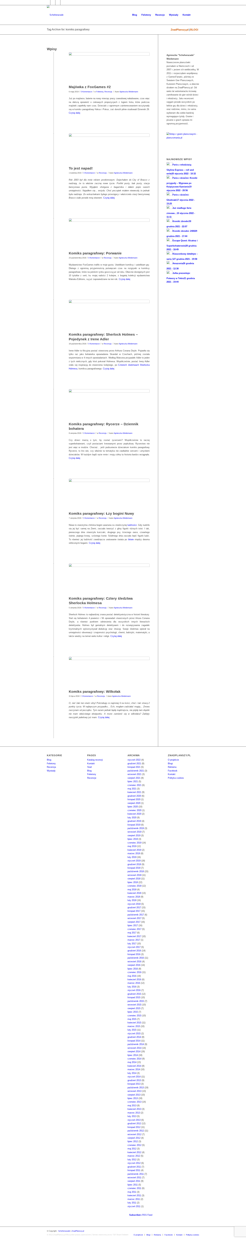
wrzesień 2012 (134, 1134)
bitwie (131, 539)
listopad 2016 (134, 954)
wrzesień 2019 (134, 832)
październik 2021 (136, 770)
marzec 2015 (134, 1026)
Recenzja (108, 92)
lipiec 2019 (133, 839)
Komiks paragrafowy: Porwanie (95, 253)
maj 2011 (132, 1192)
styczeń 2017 (134, 947)
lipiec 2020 (133, 806)
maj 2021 (132, 788)
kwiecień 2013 (134, 1109)
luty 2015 (132, 1030)
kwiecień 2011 (134, 1195)
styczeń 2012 (134, 1163)
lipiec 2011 (133, 1184)
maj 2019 (132, 846)
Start (89, 767)
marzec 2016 (134, 983)
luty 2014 (132, 1073)
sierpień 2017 (134, 922)
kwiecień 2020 (134, 814)
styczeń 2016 (134, 990)
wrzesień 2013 (134, 1091)
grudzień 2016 (134, 950)
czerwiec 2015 (134, 1015)
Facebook (172, 770)
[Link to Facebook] (47, 2)
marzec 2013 (134, 1112)
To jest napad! (81, 168)
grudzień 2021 (134, 763)
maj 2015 (132, 1019)
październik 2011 (136, 1174)
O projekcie (173, 760)
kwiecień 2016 (134, 979)
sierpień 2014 (134, 1051)
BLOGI (194, 29)
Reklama (172, 767)
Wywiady (51, 770)
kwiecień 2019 (134, 850)
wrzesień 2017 (134, 918)
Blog (49, 760)
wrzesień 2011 (134, 1177)
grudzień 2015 (134, 994)
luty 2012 (132, 1159)
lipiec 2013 (133, 1098)
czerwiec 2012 (134, 1145)
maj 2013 (132, 1105)
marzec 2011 (134, 1199)
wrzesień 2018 (134, 875)
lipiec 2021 (133, 781)
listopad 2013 (134, 1084)
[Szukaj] (196, 15)
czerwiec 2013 (134, 1102)
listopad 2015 (134, 997)
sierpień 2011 (134, 1181)
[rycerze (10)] (109, 404)
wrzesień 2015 (134, 1004)
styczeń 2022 (134, 760)
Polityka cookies (176, 778)
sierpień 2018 (134, 878)
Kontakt (91, 763)
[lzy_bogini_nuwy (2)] (109, 494)
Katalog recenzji (95, 760)
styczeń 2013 (134, 1120)
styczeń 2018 (134, 904)
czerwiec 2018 (134, 886)
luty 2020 (132, 817)
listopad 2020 (134, 799)
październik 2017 (136, 914)
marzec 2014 (134, 1069)
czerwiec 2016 (134, 972)
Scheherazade (64, 1231)
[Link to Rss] (62, 2)
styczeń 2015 (134, 1033)
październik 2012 (136, 1130)
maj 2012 (132, 1148)
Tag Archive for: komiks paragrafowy (68, 29)
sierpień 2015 (134, 1008)
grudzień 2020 (134, 796)
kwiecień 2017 (134, 936)
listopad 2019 (134, 824)
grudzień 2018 (134, 864)
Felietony (99, 92)
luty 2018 (132, 900)
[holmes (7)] (109, 579)
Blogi (170, 763)
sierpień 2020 (134, 803)
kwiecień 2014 (134, 1066)
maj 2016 (132, 976)
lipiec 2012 (133, 1141)
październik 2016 (136, 958)
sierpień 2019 (134, 835)
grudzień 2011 (134, 1166)
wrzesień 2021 (134, 774)
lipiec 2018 (133, 882)
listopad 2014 (134, 1040)
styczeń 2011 (134, 1206)
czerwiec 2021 (134, 785)
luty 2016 (132, 986)
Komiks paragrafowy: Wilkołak (94, 691)
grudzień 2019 (134, 821)
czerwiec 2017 (134, 929)
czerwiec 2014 (134, 1058)
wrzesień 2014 (134, 1048)
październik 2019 (136, 828)
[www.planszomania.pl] (183, 140)
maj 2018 (132, 889)
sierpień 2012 (134, 1138)
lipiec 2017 (133, 925)
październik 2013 (136, 1087)
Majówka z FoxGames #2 (90, 87)
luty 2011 (132, 1202)
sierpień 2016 (134, 965)
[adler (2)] (109, 315)
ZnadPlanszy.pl (179, 29)
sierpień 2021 (134, 778)
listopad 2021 (134, 767)
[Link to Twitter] (52, 2)
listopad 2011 (134, 1170)
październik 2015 (136, 1001)
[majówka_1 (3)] (109, 67)
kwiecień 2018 (134, 893)
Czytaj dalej (74, 113)
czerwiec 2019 (134, 842)
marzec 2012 (134, 1156)
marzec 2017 (134, 940)
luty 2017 (132, 943)
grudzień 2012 (134, 1123)
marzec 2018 (134, 896)
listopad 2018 (134, 868)
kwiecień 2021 (134, 792)
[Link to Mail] (57, 2)
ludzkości (132, 525)
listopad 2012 (134, 1127)
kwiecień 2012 (134, 1152)
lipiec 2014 (133, 1055)
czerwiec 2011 (134, 1188)
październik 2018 (136, 871)
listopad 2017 (134, 911)
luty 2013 (132, 1116)
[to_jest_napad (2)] (109, 148)
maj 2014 (132, 1062)
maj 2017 (132, 932)
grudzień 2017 (134, 907)
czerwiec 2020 (134, 810)
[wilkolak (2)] (109, 672)
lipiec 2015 (133, 1012)
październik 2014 (136, 1044)
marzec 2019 (134, 853)
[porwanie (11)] (109, 233)
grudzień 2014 (134, 1037)
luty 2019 (132, 857)
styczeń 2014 (134, 1076)
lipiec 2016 (133, 968)
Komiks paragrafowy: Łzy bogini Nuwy (101, 513)
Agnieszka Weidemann (128, 92)
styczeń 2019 (134, 860)
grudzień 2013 (134, 1080)
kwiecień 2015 (134, 1022)
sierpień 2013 (134, 1095)
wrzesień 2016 (134, 961)
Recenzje (91, 778)
